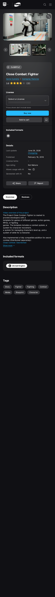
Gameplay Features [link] (30, 79)
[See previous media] (6, 50)
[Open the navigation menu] (50, 5)
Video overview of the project (16, 213)
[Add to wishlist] (46, 119)
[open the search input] (45, 5)
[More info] (33, 169)
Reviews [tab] (25, 197)
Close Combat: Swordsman (15, 242)
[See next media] (49, 50)
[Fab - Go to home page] (17, 4)
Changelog (32, 153)
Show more (7, 245)
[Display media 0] (20, 49)
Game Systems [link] (12, 79)
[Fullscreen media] (48, 16)
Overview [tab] (10, 197)
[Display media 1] (42, 49)
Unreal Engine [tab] (18, 266)
